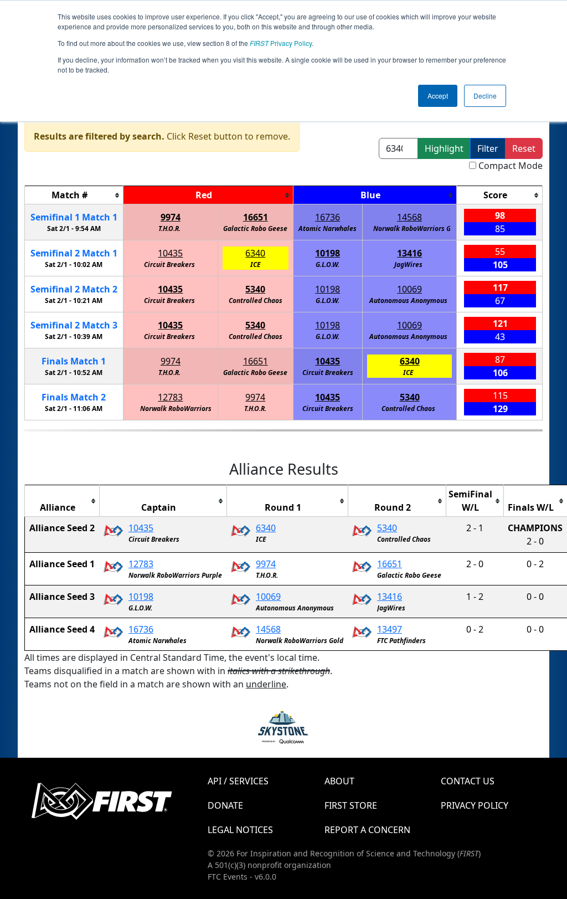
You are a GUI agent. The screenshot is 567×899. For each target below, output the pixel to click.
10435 (170, 253)
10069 (409, 289)
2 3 (73, 325)
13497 (389, 629)
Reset (523, 148)
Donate (225, 805)
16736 (327, 217)
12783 (170, 397)
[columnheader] (74, 195)
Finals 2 (74, 397)
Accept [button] (437, 95)
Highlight (444, 148)
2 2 (73, 289)
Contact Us (467, 781)
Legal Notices (240, 830)
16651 (255, 217)
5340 (255, 289)
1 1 (73, 217)
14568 (409, 217)
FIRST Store (350, 805)
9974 (171, 217)
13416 (409, 253)
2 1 (73, 253)
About (339, 781)
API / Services (238, 781)
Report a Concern (367, 830)
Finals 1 (74, 361)
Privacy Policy (281, 43)
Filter (487, 148)
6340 (255, 253)
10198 (327, 253)
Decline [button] (485, 95)
